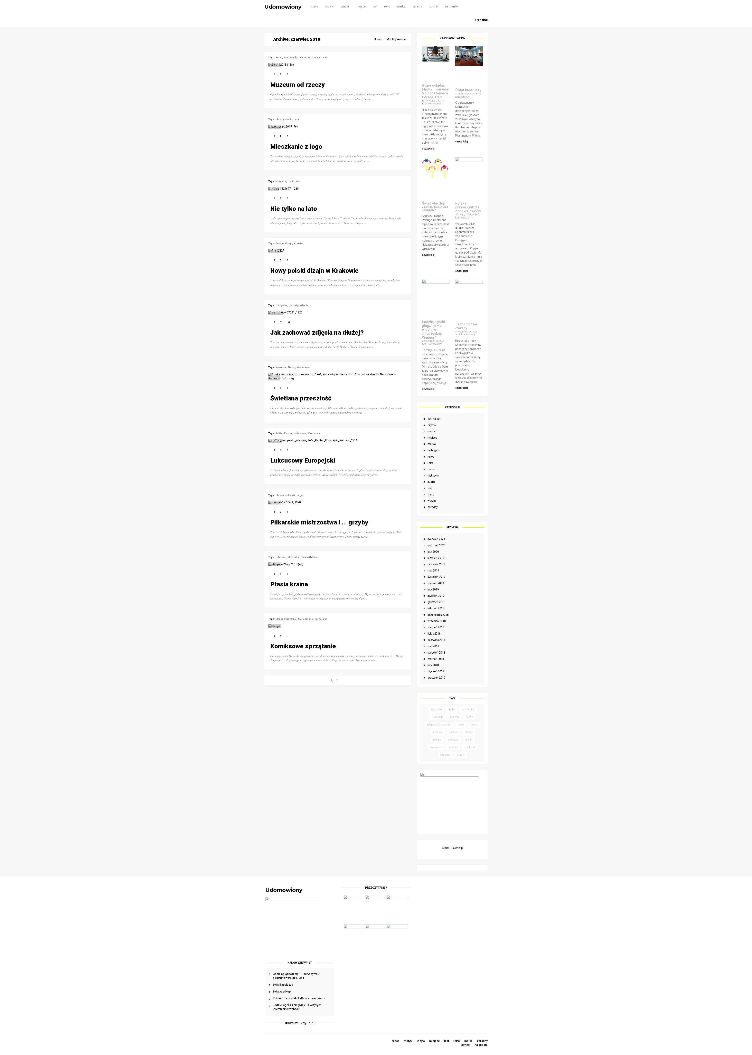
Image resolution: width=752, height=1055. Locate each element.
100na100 (436, 709)
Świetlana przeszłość (301, 398)
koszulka (281, 181)
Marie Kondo (305, 619)
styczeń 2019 (436, 595)
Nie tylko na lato (293, 208)
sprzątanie (321, 619)
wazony (453, 747)
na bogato (451, 6)
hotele (469, 716)
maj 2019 (433, 570)
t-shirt (291, 181)
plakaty (437, 739)
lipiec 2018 (434, 633)
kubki (461, 724)
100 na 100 (434, 418)
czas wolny (468, 709)
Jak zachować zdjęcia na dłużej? (317, 332)
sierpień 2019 (436, 558)
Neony (291, 367)
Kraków (298, 243)
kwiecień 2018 (436, 652)
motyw (329, 6)
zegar (300, 495)
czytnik (433, 6)
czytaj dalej (428, 148)
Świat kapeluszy (468, 90)
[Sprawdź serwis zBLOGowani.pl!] (452, 849)
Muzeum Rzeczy (317, 57)
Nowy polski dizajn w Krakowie (314, 270)
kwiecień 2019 (436, 576)
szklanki (290, 495)
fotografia (281, 305)
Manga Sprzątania (286, 619)
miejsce (360, 6)
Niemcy (453, 732)
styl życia (433, 475)
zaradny (417, 6)
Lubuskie (281, 557)
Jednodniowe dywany (466, 326)
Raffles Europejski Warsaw (291, 433)
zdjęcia (304, 305)
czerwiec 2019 (437, 564)
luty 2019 (433, 589)
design (280, 243)
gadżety (454, 716)
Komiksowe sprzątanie (303, 646)
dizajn (288, 243)
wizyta (345, 6)
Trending (481, 20)
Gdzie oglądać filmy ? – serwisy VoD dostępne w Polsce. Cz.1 (435, 91)
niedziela (437, 732)
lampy (474, 724)
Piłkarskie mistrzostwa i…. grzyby (319, 522)
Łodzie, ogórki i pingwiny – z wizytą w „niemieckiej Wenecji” (434, 329)
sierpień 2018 (436, 627)
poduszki (453, 739)
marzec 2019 (436, 583)
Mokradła (293, 557)
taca (296, 119)
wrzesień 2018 (437, 621)
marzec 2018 (436, 658)
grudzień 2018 (436, 602)
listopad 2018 (436, 608)
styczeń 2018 (436, 671)
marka (401, 6)
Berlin (451, 709)
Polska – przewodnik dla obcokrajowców (468, 207)
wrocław (445, 754)
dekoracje (437, 716)
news (431, 456)
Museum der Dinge (295, 57)
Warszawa (436, 747)
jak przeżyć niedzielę (439, 724)
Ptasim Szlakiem (310, 557)
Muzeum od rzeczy (297, 84)
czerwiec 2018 (437, 639)
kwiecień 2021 (436, 539)
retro (387, 6)
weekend (470, 747)
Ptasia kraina (289, 584)
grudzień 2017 (436, 677)
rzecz (314, 6)
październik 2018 (438, 614)
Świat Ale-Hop (433, 203)
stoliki (468, 739)
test (375, 6)
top (298, 181)
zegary (461, 754)
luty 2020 (433, 551)
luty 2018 (433, 665)
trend (431, 494)
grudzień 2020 (436, 545)
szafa (431, 481)
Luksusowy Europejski (302, 460)
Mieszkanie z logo (296, 146)
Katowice (281, 367)
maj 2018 (433, 646)
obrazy (469, 732)
